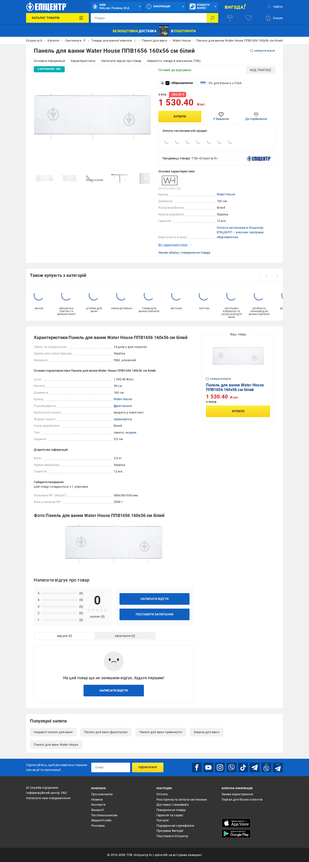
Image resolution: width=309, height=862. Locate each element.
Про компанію (102, 794)
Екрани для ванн (206, 732)
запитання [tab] (123, 636)
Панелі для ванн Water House (56, 744)
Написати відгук (154, 599)
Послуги (162, 820)
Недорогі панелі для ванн (53, 732)
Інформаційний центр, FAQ (46, 793)
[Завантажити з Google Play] (236, 833)
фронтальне (123, 406)
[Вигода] (235, 6)
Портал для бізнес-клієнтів (242, 799)
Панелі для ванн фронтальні (105, 732)
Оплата (162, 794)
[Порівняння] (230, 18)
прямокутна (123, 419)
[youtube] (208, 767)
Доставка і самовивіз (172, 804)
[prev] (266, 275)
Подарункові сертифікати (175, 825)
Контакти (98, 804)
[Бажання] (249, 18)
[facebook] (197, 767)
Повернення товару (171, 810)
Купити (180, 116)
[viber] (231, 767)
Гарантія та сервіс (169, 815)
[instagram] (220, 767)
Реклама (98, 825)
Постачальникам (104, 815)
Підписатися (147, 767)
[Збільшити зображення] (144, 73)
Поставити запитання (154, 614)
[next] (277, 275)
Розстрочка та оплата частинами (181, 799)
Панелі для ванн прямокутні (160, 732)
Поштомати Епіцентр (172, 836)
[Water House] (170, 183)
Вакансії (97, 810)
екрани (131, 432)
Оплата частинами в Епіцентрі (240, 227)
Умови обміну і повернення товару (184, 252)
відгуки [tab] (62, 636)
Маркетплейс (101, 820)
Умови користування (237, 794)
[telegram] (255, 767)
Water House (226, 194)
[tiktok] (243, 767)
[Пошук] (212, 18)
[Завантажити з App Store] (236, 823)
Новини (97, 799)
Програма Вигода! (169, 831)
